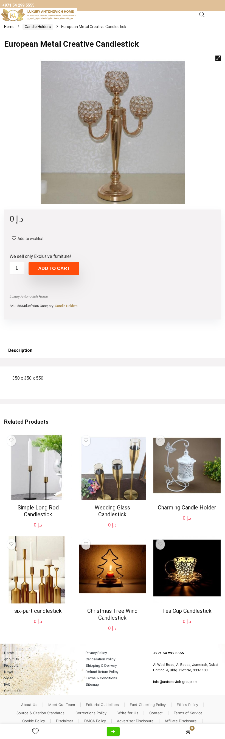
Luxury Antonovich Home (29, 296)
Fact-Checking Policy (148, 704)
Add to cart (54, 268)
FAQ (7, 684)
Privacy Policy (96, 653)
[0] (187, 731)
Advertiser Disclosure (135, 721)
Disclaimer (64, 721)
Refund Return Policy (102, 672)
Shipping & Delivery (101, 665)
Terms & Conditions (101, 678)
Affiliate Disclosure (181, 721)
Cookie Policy (33, 721)
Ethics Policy (187, 704)
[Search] (202, 15)
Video (8, 678)
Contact (156, 713)
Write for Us (127, 713)
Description (20, 350)
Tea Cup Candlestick (187, 611)
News (8, 672)
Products (11, 665)
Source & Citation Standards (40, 713)
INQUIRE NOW (113, 731)
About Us (11, 659)
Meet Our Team (61, 704)
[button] (218, 58)
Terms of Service (188, 713)
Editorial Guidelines (102, 704)
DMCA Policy (95, 721)
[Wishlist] (37, 731)
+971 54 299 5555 (18, 5)
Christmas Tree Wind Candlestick (112, 614)
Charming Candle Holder (187, 507)
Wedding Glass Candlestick (112, 511)
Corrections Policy (90, 713)
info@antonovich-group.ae (175, 682)
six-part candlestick (38, 611)
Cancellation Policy (100, 659)
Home (9, 26)
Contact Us (13, 691)
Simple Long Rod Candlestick (38, 511)
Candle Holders (38, 26)
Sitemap (92, 684)
